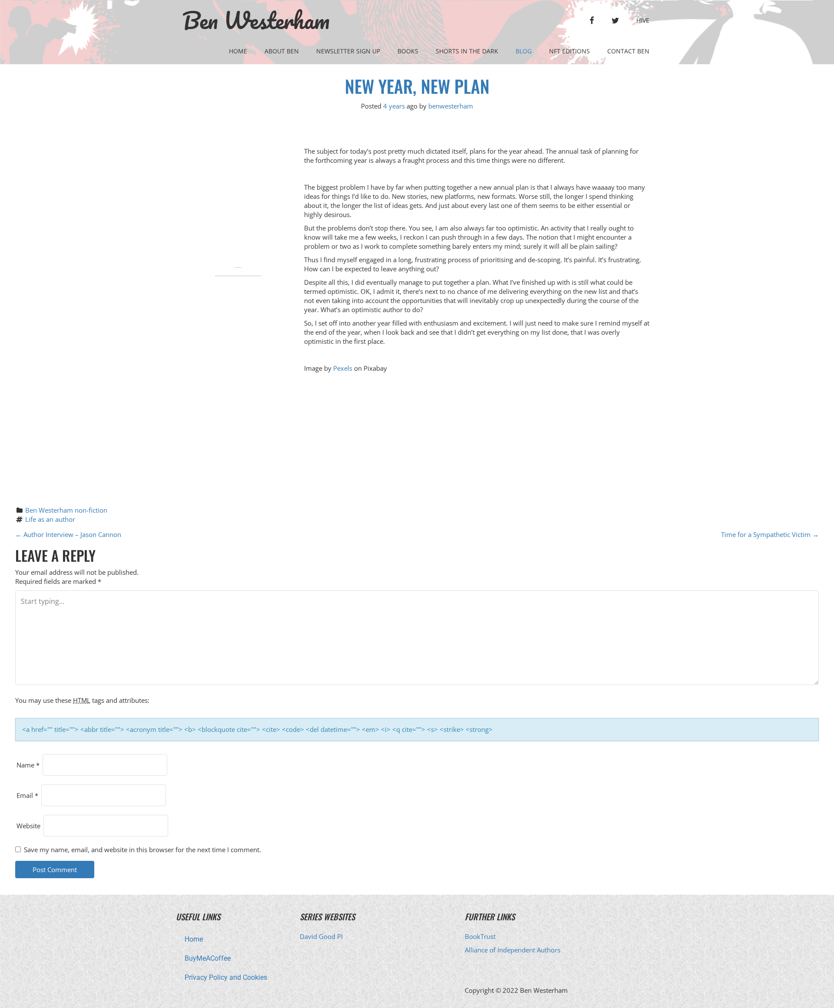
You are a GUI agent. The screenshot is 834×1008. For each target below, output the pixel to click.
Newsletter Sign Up (348, 51)
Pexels (342, 368)
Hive (642, 20)
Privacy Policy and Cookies (226, 977)
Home (238, 51)
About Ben (282, 51)
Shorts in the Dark (467, 51)
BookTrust (480, 936)
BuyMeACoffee (208, 958)
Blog (524, 51)
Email (27, 795)
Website (28, 825)
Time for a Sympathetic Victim (770, 534)
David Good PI (321, 936)
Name (28, 765)
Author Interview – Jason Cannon (68, 534)
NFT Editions (569, 51)
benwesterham (450, 106)
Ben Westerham (256, 20)
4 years (394, 106)
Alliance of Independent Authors (512, 949)
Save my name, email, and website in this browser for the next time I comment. (142, 849)
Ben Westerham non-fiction (66, 510)
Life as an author (50, 519)
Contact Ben (628, 51)
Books (407, 51)
